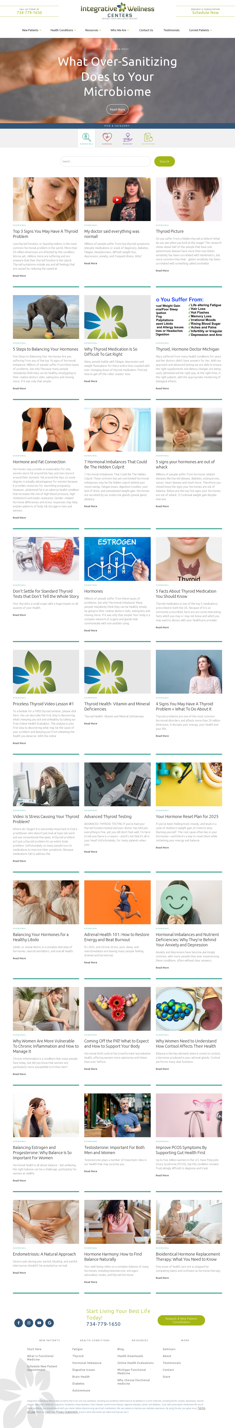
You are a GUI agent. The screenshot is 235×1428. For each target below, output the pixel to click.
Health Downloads (130, 1356)
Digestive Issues (83, 1369)
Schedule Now (205, 12)
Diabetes (78, 1383)
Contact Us (146, 30)
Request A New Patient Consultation (181, 1320)
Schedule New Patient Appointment (42, 1368)
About (167, 1356)
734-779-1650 (29, 12)
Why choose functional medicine (134, 1382)
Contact (168, 1369)
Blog (121, 1349)
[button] (32, 30)
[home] (117, 11)
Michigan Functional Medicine (132, 1371)
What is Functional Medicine (40, 1357)
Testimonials (171, 30)
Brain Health (81, 1376)
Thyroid (78, 1356)
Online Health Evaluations (136, 1362)
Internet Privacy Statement (62, 1412)
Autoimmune (81, 1390)
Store (166, 1376)
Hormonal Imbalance (87, 1362)
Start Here (34, 1349)
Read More (117, 109)
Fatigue (77, 1349)
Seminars (169, 1349)
